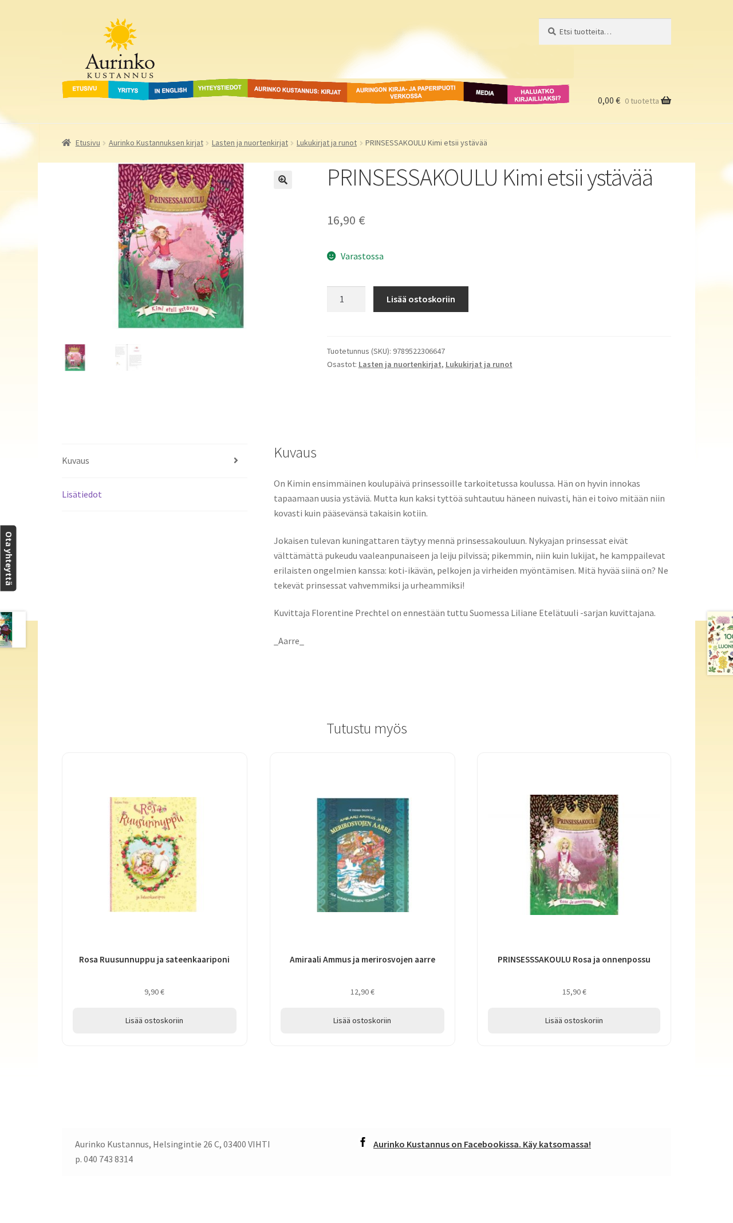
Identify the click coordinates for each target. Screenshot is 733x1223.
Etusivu (77, 85)
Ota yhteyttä (8, 558)
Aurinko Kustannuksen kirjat (156, 142)
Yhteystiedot (218, 85)
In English (171, 85)
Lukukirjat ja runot (327, 142)
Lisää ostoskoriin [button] (154, 1020)
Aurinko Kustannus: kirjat (295, 85)
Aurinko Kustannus (133, 29)
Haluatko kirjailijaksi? (529, 92)
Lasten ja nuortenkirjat (250, 142)
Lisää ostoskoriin (421, 299)
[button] (283, 180)
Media (473, 85)
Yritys (120, 85)
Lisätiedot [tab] (82, 494)
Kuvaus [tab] (75, 460)
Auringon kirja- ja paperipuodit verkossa (391, 92)
